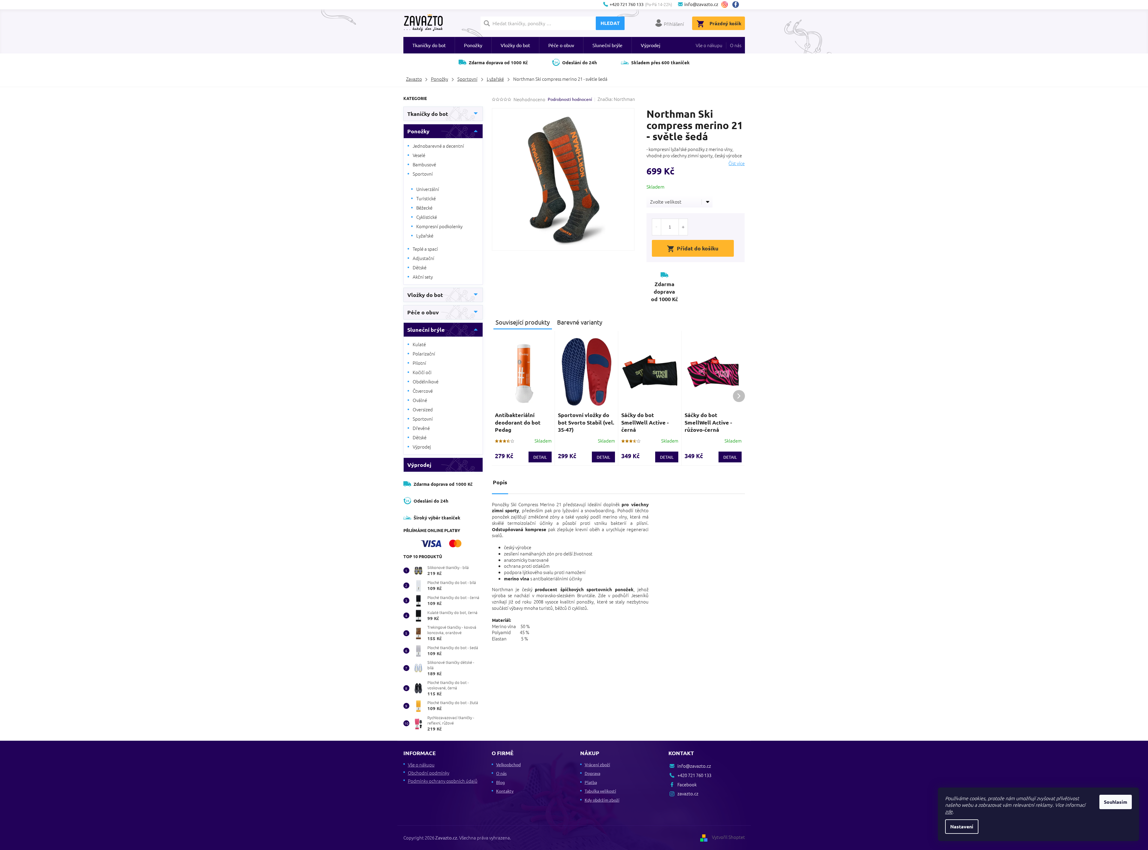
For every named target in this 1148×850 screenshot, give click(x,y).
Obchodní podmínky (428, 773)
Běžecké (424, 207)
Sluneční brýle (426, 329)
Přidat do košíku (698, 248)
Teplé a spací (425, 249)
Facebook (737, 4)
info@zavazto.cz (694, 766)
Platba (591, 782)
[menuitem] (429, 45)
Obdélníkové (425, 381)
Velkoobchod (508, 764)
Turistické (426, 198)
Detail (540, 457)
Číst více (736, 163)
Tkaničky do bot (427, 113)
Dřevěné (421, 428)
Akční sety (423, 277)
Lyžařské (424, 235)
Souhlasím (1115, 802)
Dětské (419, 267)
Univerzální (427, 189)
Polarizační (424, 353)
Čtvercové (423, 391)
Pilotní (419, 363)
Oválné (420, 400)
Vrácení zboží (597, 764)
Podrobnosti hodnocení (570, 99)
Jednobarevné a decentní (438, 146)
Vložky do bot (425, 294)
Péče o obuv (423, 312)
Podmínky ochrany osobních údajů (443, 781)
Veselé (419, 155)
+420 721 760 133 (694, 775)
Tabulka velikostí (600, 791)
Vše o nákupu (709, 45)
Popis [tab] (500, 482)
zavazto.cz (724, 4)
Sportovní (423, 174)
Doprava (592, 773)
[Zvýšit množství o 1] (683, 227)
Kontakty (505, 791)
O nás (735, 45)
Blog (500, 782)
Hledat (610, 23)
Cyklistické (426, 217)
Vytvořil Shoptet (728, 837)
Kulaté (419, 344)
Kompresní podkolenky (439, 226)
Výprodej (422, 446)
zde (949, 811)
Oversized (423, 409)
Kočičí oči (422, 372)
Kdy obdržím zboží (602, 800)
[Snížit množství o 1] (656, 227)
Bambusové (424, 164)
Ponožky (418, 131)
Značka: (616, 99)
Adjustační (423, 258)
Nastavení (961, 826)
